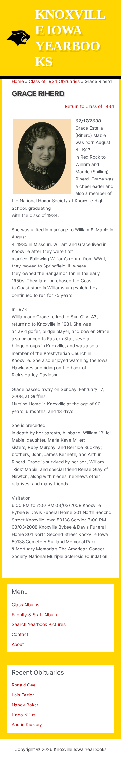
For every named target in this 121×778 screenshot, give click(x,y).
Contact (20, 634)
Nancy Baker (25, 704)
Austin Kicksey (27, 724)
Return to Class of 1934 (89, 106)
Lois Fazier (23, 694)
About (18, 644)
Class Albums (25, 604)
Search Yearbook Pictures (39, 624)
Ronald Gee (23, 684)
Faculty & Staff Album (34, 614)
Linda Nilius (23, 714)
